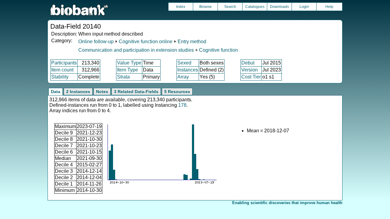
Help (329, 7)
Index (180, 7)
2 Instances (78, 91)
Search (230, 7)
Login (304, 7)
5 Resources (177, 91)
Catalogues (254, 7)
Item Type (127, 69)
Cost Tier (251, 76)
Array (183, 76)
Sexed (184, 62)
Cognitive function (218, 50)
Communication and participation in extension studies (136, 50)
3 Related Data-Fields (136, 91)
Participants (64, 62)
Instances (187, 69)
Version (249, 69)
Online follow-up (96, 41)
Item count (62, 69)
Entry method (192, 41)
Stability (60, 76)
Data (55, 91)
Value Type (129, 62)
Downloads (279, 7)
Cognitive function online (145, 41)
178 (182, 105)
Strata (123, 76)
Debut (247, 62)
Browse (205, 7)
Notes (102, 91)
